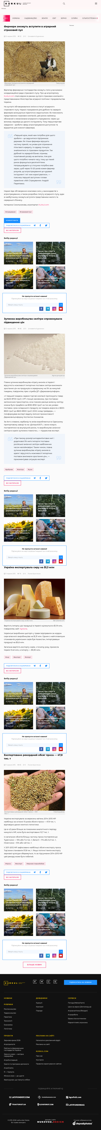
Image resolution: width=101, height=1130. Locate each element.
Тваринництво (10, 1013)
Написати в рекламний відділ (48, 1040)
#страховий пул (25, 212)
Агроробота (73, 1015)
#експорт (17, 657)
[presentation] (4, 18)
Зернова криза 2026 (12, 1040)
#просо (8, 864)
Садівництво (30, 18)
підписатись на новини (80, 982)
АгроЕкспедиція (10, 1060)
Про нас (39, 1056)
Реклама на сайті (43, 1044)
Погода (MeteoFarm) (76, 1003)
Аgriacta (23, 629)
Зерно (64, 18)
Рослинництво (10, 1009)
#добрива (9, 469)
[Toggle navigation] (96, 3)
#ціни (30, 469)
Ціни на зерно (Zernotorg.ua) (79, 1007)
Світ (54, 18)
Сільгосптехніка (90, 18)
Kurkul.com (9, 96)
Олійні (74, 18)
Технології (8, 1021)
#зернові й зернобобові (35, 864)
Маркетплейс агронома (77, 1023)
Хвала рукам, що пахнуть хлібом (17, 1080)
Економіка (8, 1025)
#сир (7, 657)
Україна (16, 18)
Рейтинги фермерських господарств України (14, 1049)
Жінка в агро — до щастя (14, 1076)
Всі (6, 18)
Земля (45, 18)
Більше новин (34, 965)
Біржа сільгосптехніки (77, 1019)
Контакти (40, 1060)
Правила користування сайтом (49, 1064)
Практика (8, 1017)
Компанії (39, 1007)
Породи (39, 1011)
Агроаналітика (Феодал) (78, 1011)
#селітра (20, 469)
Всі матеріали (12, 230)
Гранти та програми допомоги (16, 1064)
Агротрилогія (9, 1044)
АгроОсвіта (8, 1068)
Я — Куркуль (9, 1072)
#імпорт (28, 657)
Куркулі (39, 1003)
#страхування (10, 212)
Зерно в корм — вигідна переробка (14, 1055)
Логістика (8, 1029)
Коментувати (12, 220)
